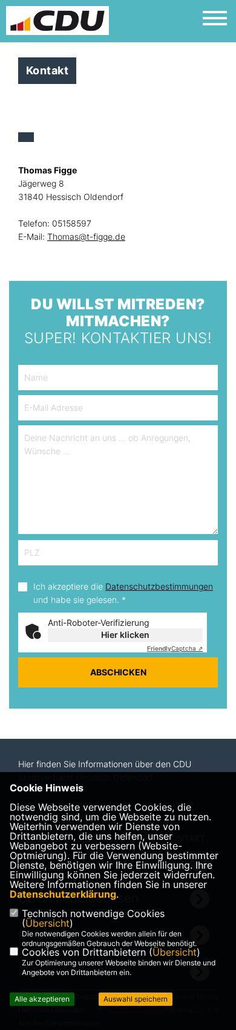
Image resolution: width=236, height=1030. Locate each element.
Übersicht (47, 923)
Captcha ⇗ (175, 648)
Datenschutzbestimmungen (159, 586)
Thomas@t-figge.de (86, 236)
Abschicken (118, 672)
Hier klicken (125, 634)
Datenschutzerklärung (63, 894)
